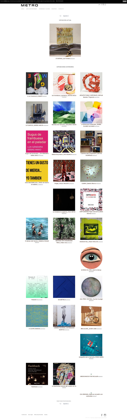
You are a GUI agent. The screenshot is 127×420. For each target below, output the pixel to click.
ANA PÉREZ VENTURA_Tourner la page (91, 299)
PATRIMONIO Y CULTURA (44, 9)
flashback (34, 387)
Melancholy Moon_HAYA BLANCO (62, 154)
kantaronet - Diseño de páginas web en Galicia (98, 417)
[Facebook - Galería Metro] (101, 5)
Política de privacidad (38, 414)
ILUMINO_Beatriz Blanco (89, 183)
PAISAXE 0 (34, 300)
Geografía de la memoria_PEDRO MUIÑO (91, 357)
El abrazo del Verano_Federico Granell (37, 241)
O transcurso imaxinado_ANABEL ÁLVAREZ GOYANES (91, 125)
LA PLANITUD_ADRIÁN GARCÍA (34, 125)
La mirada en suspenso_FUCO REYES (64, 212)
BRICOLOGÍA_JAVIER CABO (89, 329)
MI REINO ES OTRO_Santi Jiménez (91, 270)
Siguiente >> (65, 16)
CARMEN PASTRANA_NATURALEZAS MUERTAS (64, 329)
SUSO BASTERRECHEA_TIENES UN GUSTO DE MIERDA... (37, 183)
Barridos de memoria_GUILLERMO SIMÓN (64, 125)
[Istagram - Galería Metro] (103, 5)
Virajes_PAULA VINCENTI (61, 183)
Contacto (61, 9)
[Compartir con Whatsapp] (105, 5)
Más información (59, 1)
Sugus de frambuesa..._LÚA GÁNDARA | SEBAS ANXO (37, 154)
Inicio (22, 9)
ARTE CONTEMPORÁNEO (31, 9)
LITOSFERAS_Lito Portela (63, 58)
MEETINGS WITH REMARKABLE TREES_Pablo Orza (64, 242)
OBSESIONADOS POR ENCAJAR (89, 376)
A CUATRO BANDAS (34, 329)
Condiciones (24, 414)
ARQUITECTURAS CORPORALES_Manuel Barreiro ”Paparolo (91, 96)
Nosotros (54, 9)
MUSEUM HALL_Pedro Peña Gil (89, 242)
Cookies (45, 414)
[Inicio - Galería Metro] (29, 5)
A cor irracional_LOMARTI (34, 96)
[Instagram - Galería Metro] (105, 416)
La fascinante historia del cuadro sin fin (64, 386)
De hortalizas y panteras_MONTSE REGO (64, 95)
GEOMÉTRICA (62, 300)
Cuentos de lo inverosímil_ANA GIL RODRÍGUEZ (91, 154)
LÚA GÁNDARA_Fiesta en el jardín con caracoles (91, 395)
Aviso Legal (30, 414)
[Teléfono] (105, 9)
